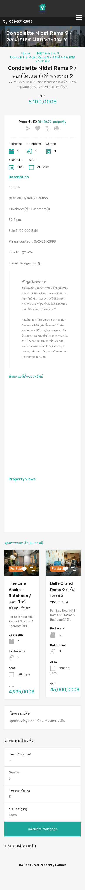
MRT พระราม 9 (48, 53)
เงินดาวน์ (14, 772)
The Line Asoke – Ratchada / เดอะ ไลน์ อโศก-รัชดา (20, 596)
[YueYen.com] (42, 12)
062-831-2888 (20, 21)
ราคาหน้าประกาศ (20, 754)
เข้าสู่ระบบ (28, 721)
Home (25, 53)
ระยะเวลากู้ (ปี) (18, 809)
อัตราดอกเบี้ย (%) (19, 791)
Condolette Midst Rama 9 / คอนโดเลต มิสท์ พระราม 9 (42, 59)
